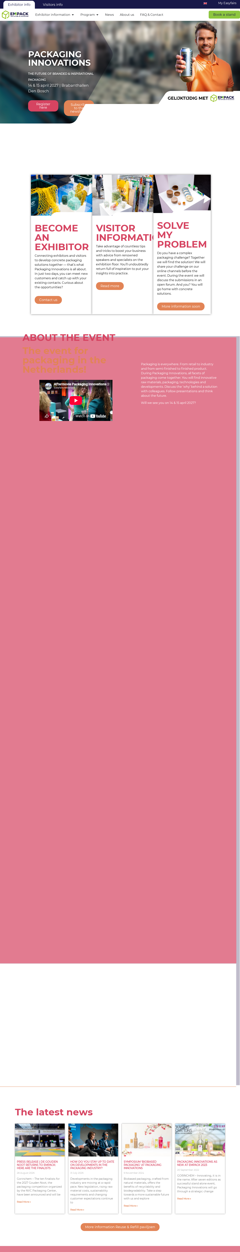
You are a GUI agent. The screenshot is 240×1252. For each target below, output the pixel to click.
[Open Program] (97, 14)
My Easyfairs (227, 3)
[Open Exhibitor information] (72, 14)
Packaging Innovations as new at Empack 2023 (197, 1163)
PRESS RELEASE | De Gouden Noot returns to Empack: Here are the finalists (37, 1165)
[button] (224, 15)
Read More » (24, 1201)
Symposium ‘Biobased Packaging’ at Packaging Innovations (142, 1165)
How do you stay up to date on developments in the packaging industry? (92, 1165)
